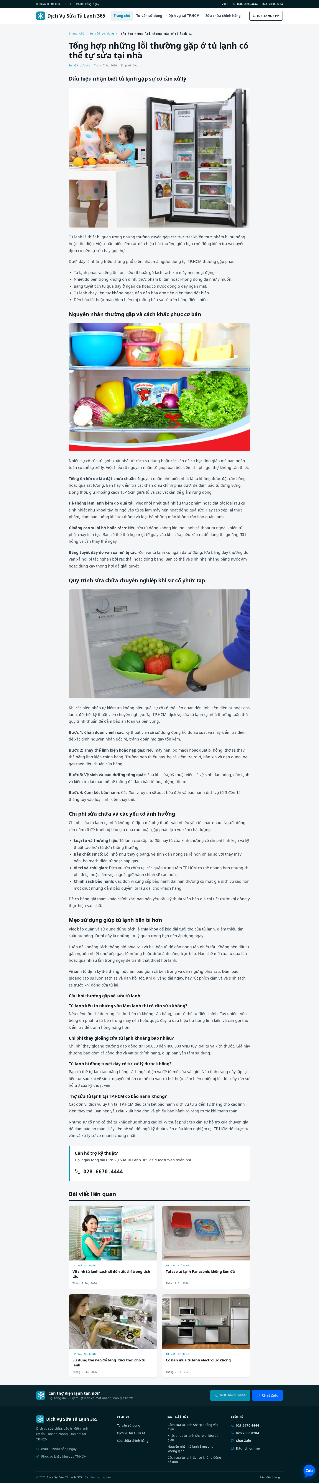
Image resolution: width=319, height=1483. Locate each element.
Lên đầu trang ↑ (271, 1477)
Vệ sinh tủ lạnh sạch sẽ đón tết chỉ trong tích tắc (111, 1274)
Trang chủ (122, 15)
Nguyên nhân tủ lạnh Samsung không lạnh (190, 1448)
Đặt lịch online (248, 1448)
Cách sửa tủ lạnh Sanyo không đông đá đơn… (194, 1459)
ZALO (225, 4)
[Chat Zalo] (309, 1471)
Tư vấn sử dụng (149, 15)
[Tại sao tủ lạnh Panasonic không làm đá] (206, 1233)
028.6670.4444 (247, 4)
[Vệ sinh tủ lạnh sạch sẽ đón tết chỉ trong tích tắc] (113, 1233)
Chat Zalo (270, 1395)
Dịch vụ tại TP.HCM (183, 15)
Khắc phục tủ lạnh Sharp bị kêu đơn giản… (194, 1438)
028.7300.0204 (272, 4)
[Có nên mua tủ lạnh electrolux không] (206, 1321)
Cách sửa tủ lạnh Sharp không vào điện (193, 1427)
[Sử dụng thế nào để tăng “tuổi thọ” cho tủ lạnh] (113, 1321)
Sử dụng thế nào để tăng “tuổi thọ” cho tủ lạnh (108, 1363)
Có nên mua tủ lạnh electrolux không (198, 1360)
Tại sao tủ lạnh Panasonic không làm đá (200, 1271)
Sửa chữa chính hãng (223, 15)
